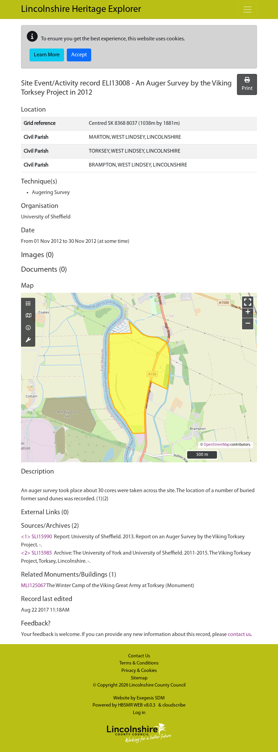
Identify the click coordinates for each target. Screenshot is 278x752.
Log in (139, 712)
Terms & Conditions (139, 663)
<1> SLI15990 (36, 537)
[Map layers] (28, 304)
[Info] (28, 328)
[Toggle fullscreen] (247, 302)
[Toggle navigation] (247, 9)
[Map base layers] (28, 316)
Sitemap (139, 678)
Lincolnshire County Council (157, 685)
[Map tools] (28, 340)
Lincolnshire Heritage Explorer (81, 9)
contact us (239, 634)
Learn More (47, 55)
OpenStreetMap (217, 445)
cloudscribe (173, 705)
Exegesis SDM (151, 698)
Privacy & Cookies (139, 670)
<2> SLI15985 (36, 553)
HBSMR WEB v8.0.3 (137, 705)
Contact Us (139, 656)
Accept (79, 55)
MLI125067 (33, 586)
